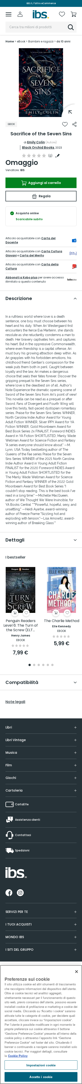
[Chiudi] (77, 972)
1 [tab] (41, 113)
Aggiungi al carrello (44, 183)
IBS (22, 170)
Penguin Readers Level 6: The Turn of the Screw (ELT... (20, 626)
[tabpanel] (41, 82)
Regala (44, 196)
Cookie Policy (18, 1055)
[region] (41, 1024)
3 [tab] (39, 665)
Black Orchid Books (38, 147)
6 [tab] (52, 665)
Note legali (15, 701)
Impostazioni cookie (41, 1065)
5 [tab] (48, 665)
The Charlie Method (61, 621)
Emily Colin (36, 142)
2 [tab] (34, 665)
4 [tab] (43, 665)
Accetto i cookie (40, 1077)
